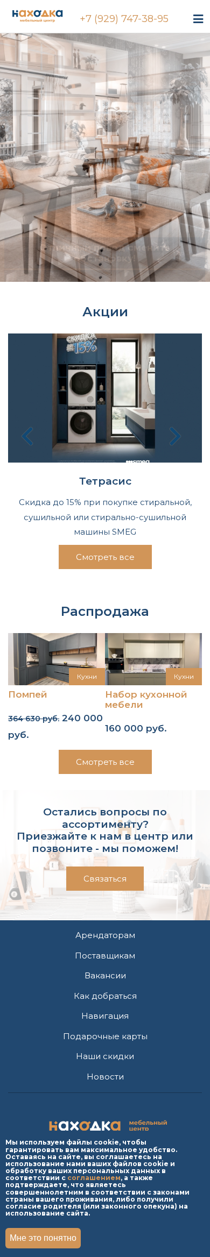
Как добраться (105, 996)
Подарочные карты (105, 1036)
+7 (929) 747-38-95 (124, 19)
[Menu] (198, 18)
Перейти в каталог (105, 163)
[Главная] (48, 14)
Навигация (105, 1016)
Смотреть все (105, 557)
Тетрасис (105, 481)
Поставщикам (105, 955)
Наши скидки (105, 1056)
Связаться (105, 878)
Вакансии (105, 975)
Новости (105, 1076)
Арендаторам (105, 935)
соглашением (94, 1178)
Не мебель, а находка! (104, 60)
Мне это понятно (43, 1237)
